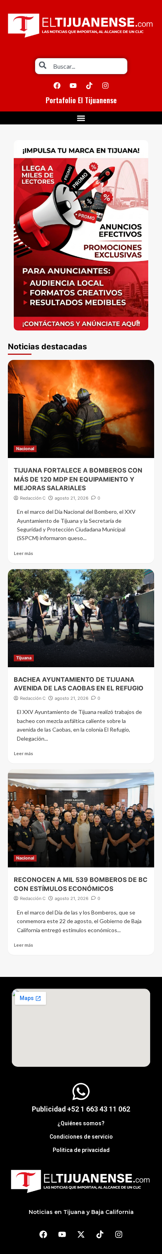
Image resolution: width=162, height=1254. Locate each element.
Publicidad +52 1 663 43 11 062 (81, 1109)
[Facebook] (57, 85)
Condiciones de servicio (81, 1137)
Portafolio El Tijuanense (81, 100)
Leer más (23, 553)
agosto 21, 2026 (71, 498)
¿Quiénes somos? (81, 1123)
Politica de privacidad (81, 1150)
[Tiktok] (89, 85)
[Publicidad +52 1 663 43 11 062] (81, 1091)
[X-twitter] (81, 1234)
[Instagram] (105, 85)
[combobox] (81, 66)
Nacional (25, 448)
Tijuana (23, 658)
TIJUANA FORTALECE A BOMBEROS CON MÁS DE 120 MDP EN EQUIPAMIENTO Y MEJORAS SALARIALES (78, 479)
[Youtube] (73, 85)
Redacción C (33, 498)
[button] (81, 117)
